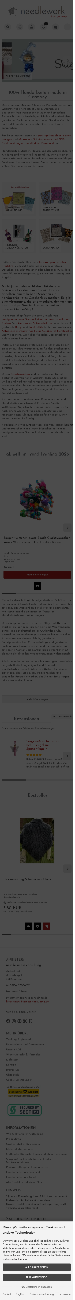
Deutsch (7, 1294)
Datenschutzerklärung (42, 1294)
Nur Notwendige (36, 1277)
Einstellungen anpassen (38, 1286)
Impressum (65, 1294)
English (20, 1294)
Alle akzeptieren (36, 1267)
